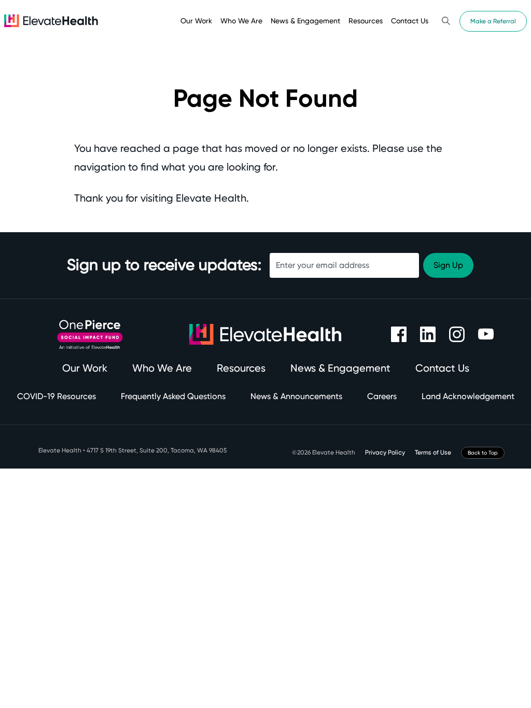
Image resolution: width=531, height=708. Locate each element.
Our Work (196, 21)
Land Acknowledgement (468, 396)
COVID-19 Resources (56, 396)
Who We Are (241, 21)
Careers (382, 396)
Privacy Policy (385, 452)
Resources (365, 21)
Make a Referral (493, 21)
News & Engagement (305, 21)
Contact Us (409, 21)
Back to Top (483, 452)
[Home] (51, 20)
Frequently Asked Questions (173, 396)
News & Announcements (296, 396)
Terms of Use (433, 452)
